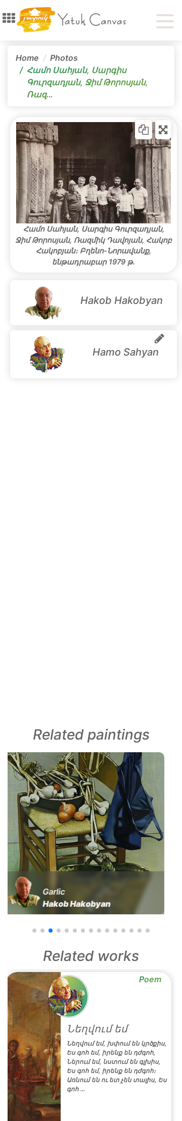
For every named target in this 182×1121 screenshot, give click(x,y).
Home (27, 58)
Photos (64, 58)
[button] (9, 18)
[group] (83, 833)
